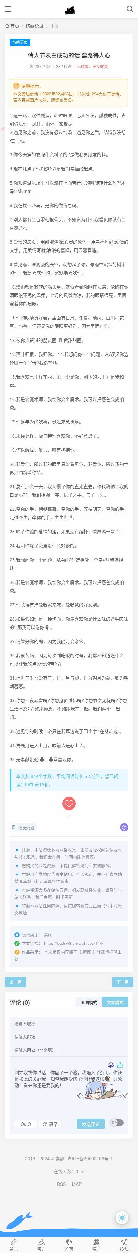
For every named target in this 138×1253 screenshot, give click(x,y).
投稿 (124, 1248)
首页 (14, 25)
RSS (61, 1184)
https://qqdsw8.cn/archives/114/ (73, 943)
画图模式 (89, 1002)
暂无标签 (27, 827)
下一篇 (122, 982)
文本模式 (115, 1002)
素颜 (87, 952)
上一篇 (15, 982)
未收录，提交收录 (92, 66)
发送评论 (91, 1124)
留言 (13, 1248)
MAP (77, 1184)
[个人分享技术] (69, 9)
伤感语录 (35, 25)
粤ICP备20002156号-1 (90, 1158)
